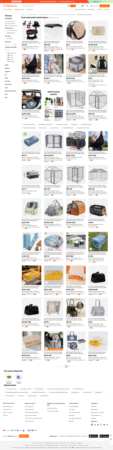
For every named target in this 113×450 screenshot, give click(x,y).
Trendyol (73, 443)
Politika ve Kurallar (29, 421)
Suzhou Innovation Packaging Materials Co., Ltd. (31, 158)
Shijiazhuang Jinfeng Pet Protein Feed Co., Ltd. (31, 81)
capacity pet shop (10, 395)
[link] (111, 435)
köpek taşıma (99, 392)
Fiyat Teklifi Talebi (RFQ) (52, 411)
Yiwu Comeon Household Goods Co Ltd (75, 48)
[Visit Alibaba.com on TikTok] (107, 425)
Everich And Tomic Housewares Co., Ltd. (31, 259)
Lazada (56, 443)
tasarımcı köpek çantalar (29, 124)
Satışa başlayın (94, 409)
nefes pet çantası (87, 392)
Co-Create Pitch (7, 409)
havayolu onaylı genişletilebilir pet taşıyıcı (59, 392)
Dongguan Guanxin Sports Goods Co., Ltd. (98, 292)
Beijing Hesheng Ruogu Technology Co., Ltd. (76, 325)
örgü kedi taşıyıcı (44, 395)
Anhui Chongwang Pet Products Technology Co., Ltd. (31, 117)
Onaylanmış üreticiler (52, 408)
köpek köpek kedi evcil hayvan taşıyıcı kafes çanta (17, 392)
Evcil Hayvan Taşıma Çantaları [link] (85, 14)
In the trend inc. (25, 192)
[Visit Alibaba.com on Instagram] (101, 425)
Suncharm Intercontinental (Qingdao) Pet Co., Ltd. (76, 360)
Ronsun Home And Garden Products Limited (53, 325)
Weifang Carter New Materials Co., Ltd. (75, 259)
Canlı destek (72, 409)
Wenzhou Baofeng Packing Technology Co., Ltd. (31, 292)
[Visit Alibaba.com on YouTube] (104, 425)
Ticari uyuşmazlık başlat (74, 412)
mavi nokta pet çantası (11, 388)
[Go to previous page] (57, 366)
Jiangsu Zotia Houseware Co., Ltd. (96, 260)
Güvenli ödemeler (29, 406)
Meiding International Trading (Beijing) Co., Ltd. (98, 326)
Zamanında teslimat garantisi (32, 412)
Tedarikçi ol (93, 406)
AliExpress (34, 443)
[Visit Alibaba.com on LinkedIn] (95, 425)
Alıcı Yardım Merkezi (73, 406)
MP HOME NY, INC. (92, 225)
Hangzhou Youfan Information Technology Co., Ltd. (98, 84)
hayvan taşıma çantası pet (83, 127)
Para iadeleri (72, 415)
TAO (68, 443)
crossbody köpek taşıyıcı (68, 127)
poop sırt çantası (54, 127)
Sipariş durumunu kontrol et (97, 412)
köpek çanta (74, 124)
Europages (78, 443)
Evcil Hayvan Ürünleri (32, 14)
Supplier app (53, 436)
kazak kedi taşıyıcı (39, 388)
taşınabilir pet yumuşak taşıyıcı (45, 124)
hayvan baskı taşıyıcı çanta (29, 127)
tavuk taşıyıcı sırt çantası (62, 124)
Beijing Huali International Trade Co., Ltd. (98, 49)
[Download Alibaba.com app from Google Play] (105, 436)
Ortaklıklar (93, 418)
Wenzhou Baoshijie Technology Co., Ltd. (31, 358)
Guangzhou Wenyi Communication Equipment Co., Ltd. (31, 325)
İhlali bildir (71, 421)
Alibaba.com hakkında (8, 403)
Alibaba (23, 14)
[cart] (87, 6)
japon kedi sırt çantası (86, 124)
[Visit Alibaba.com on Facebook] (92, 425)
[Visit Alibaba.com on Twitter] (98, 425)
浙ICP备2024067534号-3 (96, 447)
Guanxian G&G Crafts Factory (51, 358)
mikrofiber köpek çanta (78, 388)
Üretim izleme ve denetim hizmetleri (33, 418)
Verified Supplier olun (96, 415)
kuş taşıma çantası (32, 395)
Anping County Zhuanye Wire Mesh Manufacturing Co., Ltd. (53, 49)
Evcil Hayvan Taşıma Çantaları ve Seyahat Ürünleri (63, 14)
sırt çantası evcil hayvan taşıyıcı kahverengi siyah (58, 388)
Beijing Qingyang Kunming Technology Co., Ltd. (53, 81)
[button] (68, 6)
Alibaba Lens (11, 436)
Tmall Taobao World (49, 443)
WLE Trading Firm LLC (71, 158)
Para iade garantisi (29, 409)
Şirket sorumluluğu (7, 412)
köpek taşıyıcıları (75, 392)
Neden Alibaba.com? (8, 406)
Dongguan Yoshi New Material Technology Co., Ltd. (31, 227)
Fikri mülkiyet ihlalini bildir (75, 418)
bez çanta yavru (43, 127)
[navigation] (11, 191)
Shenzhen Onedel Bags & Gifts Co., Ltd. (53, 225)
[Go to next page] (72, 366)
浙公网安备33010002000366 (81, 447)
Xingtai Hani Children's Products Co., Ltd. (76, 81)
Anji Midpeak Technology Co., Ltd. (30, 48)
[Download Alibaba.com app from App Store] (93, 436)
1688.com (40, 443)
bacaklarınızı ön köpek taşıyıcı (38, 392)
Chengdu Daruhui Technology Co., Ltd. (53, 259)
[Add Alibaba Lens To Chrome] (24, 436)
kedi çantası (21, 395)
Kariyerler (5, 415)
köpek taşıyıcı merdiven (26, 388)
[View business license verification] (70, 447)
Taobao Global (62, 443)
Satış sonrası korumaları (30, 415)
